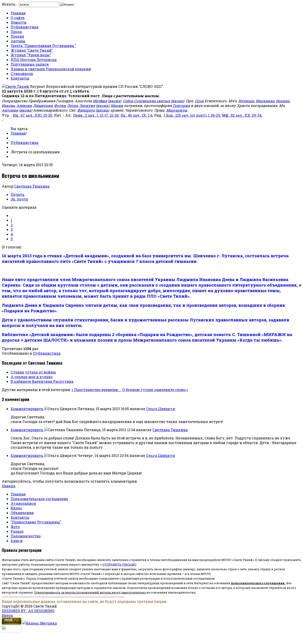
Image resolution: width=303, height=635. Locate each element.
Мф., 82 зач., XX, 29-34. (242, 115)
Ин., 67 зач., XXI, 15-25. (33, 115)
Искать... (10, 4)
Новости (18, 22)
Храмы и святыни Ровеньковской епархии (51, 69)
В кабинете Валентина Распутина (42, 381)
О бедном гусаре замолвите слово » (155, 389)
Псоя (199, 100)
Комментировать (27, 408)
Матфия (100, 100)
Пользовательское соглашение (39, 498)
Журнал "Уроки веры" (31, 55)
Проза (16, 31)
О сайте (18, 17)
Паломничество (26, 536)
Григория (181, 105)
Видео (16, 508)
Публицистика (24, 27)
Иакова (8, 105)
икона (114, 100)
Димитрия (43, 105)
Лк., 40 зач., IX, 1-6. (136, 115)
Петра (72, 105)
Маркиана (265, 100)
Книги (17, 540)
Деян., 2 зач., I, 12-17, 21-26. (96, 115)
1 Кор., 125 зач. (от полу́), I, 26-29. (192, 115)
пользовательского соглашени (257, 583)
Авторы (18, 41)
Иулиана (246, 100)
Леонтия (87, 105)
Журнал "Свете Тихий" (32, 50)
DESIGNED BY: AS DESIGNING (28, 610)
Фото (15, 526)
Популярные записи (30, 64)
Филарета (86, 110)
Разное (17, 531)
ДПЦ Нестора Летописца (34, 59)
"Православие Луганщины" (36, 522)
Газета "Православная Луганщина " (43, 45)
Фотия (60, 105)
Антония (10, 110)
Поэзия (17, 36)
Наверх (9, 486)
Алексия (24, 105)
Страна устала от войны (33, 372)
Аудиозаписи (23, 503)
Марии (117, 105)
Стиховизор (22, 73)
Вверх (7, 615)
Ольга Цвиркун (160, 408)
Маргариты (176, 110)
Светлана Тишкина (31, 186)
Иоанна (282, 100)
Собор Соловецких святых (146, 100)
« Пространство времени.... (96, 389)
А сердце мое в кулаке (32, 376)
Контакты (20, 78)
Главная (18, 13)
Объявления (22, 512)
